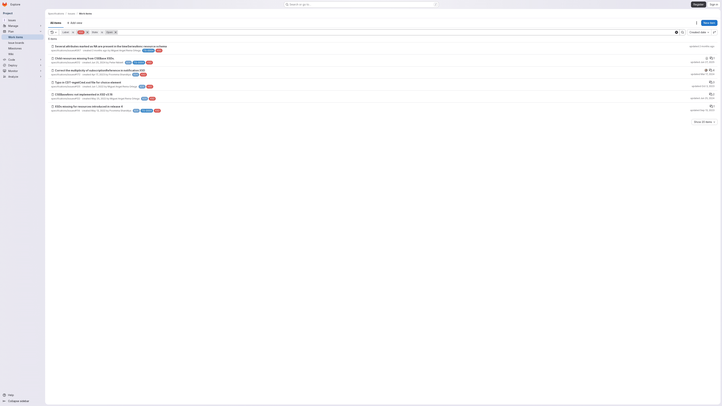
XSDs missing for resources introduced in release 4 (89, 106)
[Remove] (87, 32)
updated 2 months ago (701, 46)
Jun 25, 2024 (98, 62)
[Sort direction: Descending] (714, 32)
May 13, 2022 (98, 110)
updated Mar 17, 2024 (702, 74)
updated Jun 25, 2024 (702, 98)
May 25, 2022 (98, 98)
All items (55, 22)
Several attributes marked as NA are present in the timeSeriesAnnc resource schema (111, 46)
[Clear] (676, 32)
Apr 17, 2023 (98, 74)
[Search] (683, 32)
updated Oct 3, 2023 (703, 86)
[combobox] (699, 32)
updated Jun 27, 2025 (702, 62)
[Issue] (52, 46)
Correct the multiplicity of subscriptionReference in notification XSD (100, 70)
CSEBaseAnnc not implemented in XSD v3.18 (84, 94)
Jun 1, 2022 (98, 86)
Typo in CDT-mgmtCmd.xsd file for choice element (88, 82)
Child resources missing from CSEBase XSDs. (85, 58)
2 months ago (99, 50)
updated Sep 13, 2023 (702, 110)
